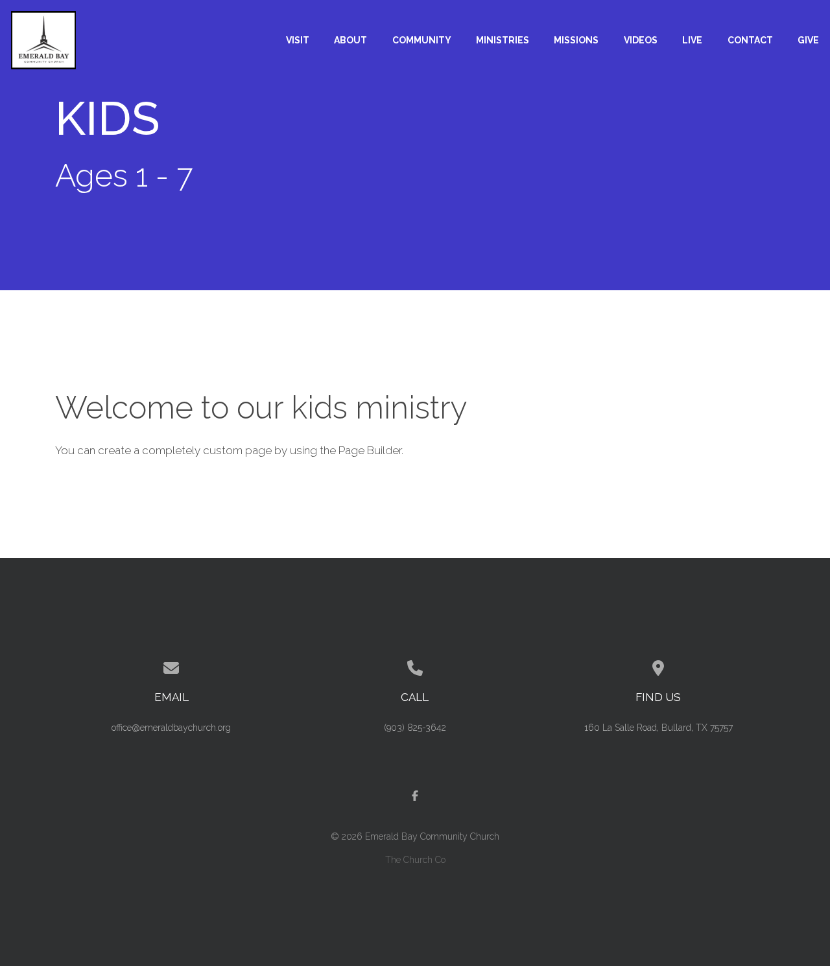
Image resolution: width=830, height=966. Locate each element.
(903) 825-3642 (415, 727)
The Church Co (415, 860)
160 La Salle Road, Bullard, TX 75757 (658, 727)
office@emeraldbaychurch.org (171, 727)
